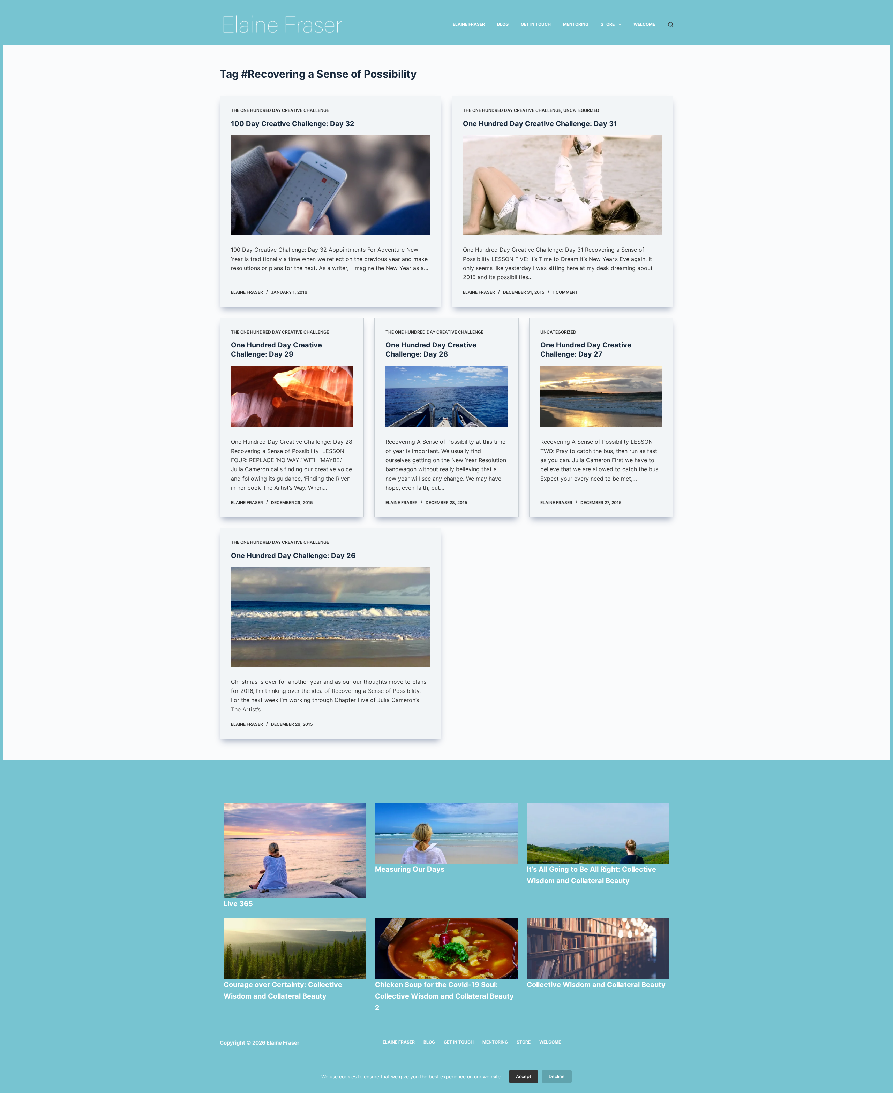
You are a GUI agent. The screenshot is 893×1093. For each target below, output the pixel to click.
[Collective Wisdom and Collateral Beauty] (598, 948)
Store (608, 24)
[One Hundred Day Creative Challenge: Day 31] (562, 185)
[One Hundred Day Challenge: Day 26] (330, 617)
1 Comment (565, 292)
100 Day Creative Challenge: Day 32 (292, 124)
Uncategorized (581, 110)
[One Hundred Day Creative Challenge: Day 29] (292, 396)
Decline (557, 1076)
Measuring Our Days (410, 869)
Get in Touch (536, 24)
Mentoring (575, 24)
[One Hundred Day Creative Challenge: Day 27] (601, 396)
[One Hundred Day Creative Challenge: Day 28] (446, 396)
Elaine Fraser (469, 24)
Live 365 (238, 904)
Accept (523, 1076)
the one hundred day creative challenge (280, 110)
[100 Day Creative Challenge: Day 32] (330, 185)
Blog (503, 24)
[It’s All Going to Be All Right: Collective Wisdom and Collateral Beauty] (598, 833)
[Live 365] (295, 850)
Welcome (644, 24)
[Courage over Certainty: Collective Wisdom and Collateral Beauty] (295, 948)
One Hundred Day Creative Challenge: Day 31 (540, 124)
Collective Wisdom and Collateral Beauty (596, 984)
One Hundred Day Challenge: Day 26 (293, 555)
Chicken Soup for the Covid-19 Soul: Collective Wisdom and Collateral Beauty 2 (444, 996)
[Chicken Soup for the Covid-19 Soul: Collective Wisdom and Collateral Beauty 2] (446, 948)
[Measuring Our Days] (446, 833)
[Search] (670, 24)
